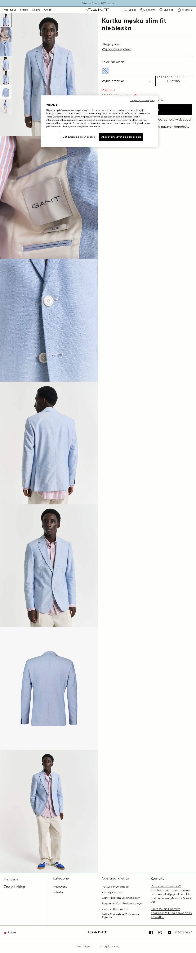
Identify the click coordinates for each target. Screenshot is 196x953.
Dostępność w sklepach (174, 119)
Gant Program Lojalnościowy (121, 897)
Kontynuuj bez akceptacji (142, 100)
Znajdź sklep (14, 886)
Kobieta (24, 9)
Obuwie (36, 9)
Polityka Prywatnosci (115, 886)
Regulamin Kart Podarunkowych (122, 903)
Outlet (47, 9)
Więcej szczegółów (116, 49)
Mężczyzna (10, 9)
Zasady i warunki (112, 892)
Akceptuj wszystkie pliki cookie (121, 137)
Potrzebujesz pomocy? (166, 886)
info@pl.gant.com (174, 894)
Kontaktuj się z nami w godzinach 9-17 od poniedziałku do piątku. (171, 912)
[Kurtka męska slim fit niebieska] (105, 71)
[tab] (5, 20)
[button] (130, 10)
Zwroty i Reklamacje (115, 909)
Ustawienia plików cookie (79, 137)
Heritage (11, 879)
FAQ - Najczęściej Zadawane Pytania (120, 916)
